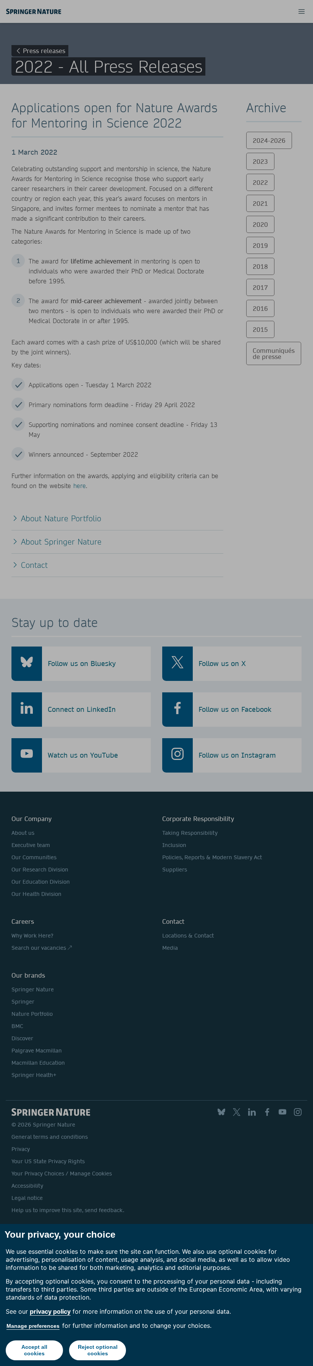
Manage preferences (33, 1326)
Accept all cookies (34, 1350)
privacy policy (50, 1311)
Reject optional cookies (98, 1350)
